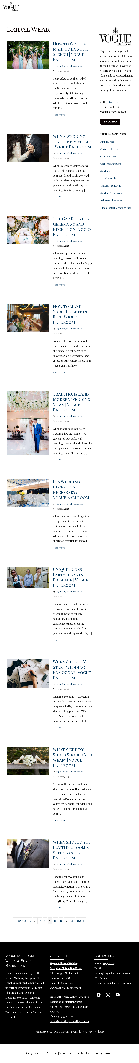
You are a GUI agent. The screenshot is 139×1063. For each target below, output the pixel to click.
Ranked (107, 1053)
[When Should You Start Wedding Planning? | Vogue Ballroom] (28, 673)
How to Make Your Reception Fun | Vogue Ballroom (70, 314)
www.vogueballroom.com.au (66, 987)
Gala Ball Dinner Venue (111, 193)
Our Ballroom (61, 1031)
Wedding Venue (43, 1031)
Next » (80, 920)
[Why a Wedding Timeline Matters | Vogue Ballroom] (28, 147)
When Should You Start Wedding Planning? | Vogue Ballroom (72, 669)
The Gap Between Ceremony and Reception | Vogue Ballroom (72, 226)
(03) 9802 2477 (113, 102)
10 (55, 920)
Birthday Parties (108, 141)
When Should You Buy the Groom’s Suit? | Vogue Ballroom (72, 850)
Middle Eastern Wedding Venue (115, 207)
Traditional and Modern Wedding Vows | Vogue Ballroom (71, 401)
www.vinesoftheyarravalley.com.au (69, 1021)
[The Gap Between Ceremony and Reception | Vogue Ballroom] (28, 229)
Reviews (93, 1031)
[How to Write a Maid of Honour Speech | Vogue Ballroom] (28, 55)
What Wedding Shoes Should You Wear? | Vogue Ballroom (72, 757)
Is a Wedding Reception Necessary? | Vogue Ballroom (71, 489)
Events (75, 1031)
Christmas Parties (109, 149)
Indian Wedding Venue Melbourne (111, 200)
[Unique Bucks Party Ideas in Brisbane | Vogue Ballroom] (28, 577)
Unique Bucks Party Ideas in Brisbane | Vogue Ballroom (70, 577)
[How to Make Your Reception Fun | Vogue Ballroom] (28, 317)
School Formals (108, 178)
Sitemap (52, 1053)
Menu (83, 1031)
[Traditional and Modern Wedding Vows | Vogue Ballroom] (28, 423)
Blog (102, 1031)
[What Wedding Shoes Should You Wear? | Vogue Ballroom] (28, 760)
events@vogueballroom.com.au (112, 973)
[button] (98, 995)
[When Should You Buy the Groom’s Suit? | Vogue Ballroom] (28, 853)
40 (72, 920)
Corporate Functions (110, 163)
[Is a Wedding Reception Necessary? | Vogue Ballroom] (28, 492)
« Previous (20, 920)
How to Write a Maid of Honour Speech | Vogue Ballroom (70, 51)
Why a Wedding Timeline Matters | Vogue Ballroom (72, 142)
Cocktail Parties (108, 156)
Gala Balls (105, 171)
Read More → (60, 114)
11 (61, 920)
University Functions (110, 185)
